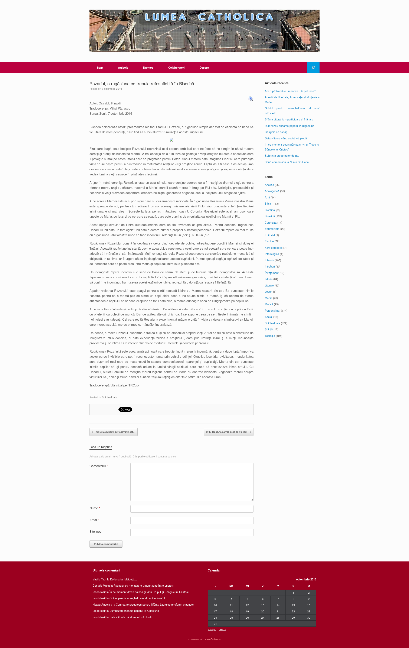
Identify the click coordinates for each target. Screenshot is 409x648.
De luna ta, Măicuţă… (123, 579)
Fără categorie (273, 248)
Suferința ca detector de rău (282, 155)
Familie (269, 241)
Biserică (270, 216)
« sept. (212, 629)
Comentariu (98, 465)
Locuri (268, 291)
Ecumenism (272, 229)
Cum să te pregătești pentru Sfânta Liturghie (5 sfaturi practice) (155, 604)
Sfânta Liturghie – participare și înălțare (289, 119)
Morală (269, 304)
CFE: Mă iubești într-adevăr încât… (113, 431)
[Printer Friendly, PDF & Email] (250, 98)
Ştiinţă (269, 329)
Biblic (268, 203)
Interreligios (272, 254)
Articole (123, 67)
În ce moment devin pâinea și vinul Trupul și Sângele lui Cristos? (149, 592)
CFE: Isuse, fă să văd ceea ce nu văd (228, 431)
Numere (148, 67)
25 (231, 617)
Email (94, 519)
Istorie (268, 279)
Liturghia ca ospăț (276, 132)
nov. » (222, 629)
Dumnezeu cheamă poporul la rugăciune (289, 126)
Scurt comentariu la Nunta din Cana (287, 162)
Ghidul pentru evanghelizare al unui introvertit (137, 598)
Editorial (270, 235)
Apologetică (272, 191)
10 (215, 605)
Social (268, 317)
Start (100, 67)
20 (262, 611)
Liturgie (269, 285)
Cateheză (271, 222)
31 (215, 624)
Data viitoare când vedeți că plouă (286, 138)
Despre (204, 67)
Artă (267, 197)
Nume (94, 508)
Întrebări (270, 266)
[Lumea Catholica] (204, 31)
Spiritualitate (109, 397)
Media (268, 298)
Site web (95, 531)
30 (308, 617)
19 (247, 611)
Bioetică (270, 210)
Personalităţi (272, 310)
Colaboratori (176, 67)
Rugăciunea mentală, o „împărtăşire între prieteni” (144, 585)
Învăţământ (272, 273)
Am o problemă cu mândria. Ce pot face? (290, 91)
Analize (269, 185)
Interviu (269, 260)
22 (293, 611)
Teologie (270, 336)
